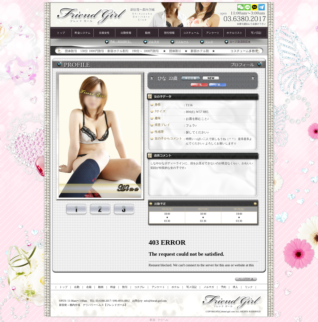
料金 (113, 287)
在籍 (89, 287)
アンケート (212, 32)
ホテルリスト (234, 32)
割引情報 (169, 32)
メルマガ (153, 41)
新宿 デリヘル (159, 319)
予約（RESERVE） (121, 41)
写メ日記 (256, 32)
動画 (147, 32)
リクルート (182, 41)
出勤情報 (126, 32)
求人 (235, 287)
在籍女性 (104, 32)
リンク (209, 41)
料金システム (82, 32)
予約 (223, 287)
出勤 (76, 287)
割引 (124, 287)
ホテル (176, 287)
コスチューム (191, 32)
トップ (61, 32)
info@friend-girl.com (155, 300)
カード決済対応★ (240, 41)
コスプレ (139, 287)
